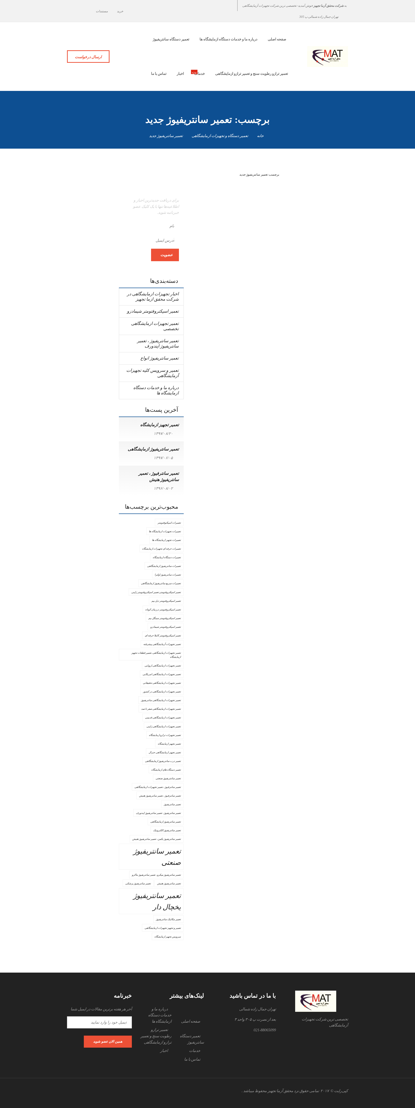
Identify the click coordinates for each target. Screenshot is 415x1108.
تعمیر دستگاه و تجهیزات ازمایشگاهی (220, 136)
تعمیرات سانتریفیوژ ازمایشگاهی (164, 566)
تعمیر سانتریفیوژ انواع (159, 358)
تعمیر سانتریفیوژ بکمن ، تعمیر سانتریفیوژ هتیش (156, 839)
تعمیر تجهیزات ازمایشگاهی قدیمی (163, 717)
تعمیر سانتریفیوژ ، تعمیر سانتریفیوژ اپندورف (158, 343)
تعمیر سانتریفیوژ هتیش (169, 883)
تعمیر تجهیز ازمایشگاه (159, 424)
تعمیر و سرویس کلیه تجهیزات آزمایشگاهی (152, 373)
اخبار (164, 1051)
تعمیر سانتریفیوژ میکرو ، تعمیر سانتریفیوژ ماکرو (156, 875)
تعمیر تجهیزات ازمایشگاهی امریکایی (162, 674)
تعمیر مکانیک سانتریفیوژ (168, 919)
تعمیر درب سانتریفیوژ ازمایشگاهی (163, 761)
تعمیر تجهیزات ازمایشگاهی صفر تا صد (161, 709)
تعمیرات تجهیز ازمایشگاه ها (166, 540)
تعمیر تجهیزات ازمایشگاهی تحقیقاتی (162, 683)
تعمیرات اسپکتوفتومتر (169, 522)
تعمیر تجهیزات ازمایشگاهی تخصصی (155, 326)
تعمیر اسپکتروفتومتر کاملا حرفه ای (163, 635)
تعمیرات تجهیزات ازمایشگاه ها (165, 531)
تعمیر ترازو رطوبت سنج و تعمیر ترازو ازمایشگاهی (155, 1036)
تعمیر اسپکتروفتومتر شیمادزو (153, 311)
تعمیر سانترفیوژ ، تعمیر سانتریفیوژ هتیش (160, 795)
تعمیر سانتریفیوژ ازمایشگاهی (153, 449)
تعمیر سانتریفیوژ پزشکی (138, 883)
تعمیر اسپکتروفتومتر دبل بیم (166, 601)
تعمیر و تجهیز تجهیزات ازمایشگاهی (163, 928)
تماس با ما (192, 1059)
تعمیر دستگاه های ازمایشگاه (166, 769)
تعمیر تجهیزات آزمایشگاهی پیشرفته (162, 644)
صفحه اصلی (190, 1021)
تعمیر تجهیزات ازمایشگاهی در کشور (162, 691)
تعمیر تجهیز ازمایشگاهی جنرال (165, 752)
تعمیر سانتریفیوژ (172, 804)
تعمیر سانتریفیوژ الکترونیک (167, 830)
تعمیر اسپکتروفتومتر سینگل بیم (164, 618)
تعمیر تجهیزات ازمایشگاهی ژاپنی (163, 726)
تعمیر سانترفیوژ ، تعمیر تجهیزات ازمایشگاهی (157, 787)
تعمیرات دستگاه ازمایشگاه (167, 557)
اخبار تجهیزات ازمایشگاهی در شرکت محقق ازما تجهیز (153, 296)
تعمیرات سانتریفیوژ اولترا (168, 574)
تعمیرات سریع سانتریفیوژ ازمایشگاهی (161, 583)
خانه (260, 136)
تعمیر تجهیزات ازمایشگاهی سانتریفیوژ (161, 700)
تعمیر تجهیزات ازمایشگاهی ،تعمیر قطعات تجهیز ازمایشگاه (156, 655)
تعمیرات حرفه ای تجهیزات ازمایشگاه (161, 548)
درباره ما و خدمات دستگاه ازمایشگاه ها (156, 390)
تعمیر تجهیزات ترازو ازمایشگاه (165, 735)
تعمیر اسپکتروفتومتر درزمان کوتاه (163, 609)
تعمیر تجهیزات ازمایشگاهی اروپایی (163, 665)
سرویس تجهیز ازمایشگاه (167, 936)
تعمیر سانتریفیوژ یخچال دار (157, 901)
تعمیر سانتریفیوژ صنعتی (157, 856)
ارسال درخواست (88, 57)
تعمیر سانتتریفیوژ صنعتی (168, 778)
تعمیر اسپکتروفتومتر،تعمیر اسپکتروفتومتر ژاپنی (156, 592)
